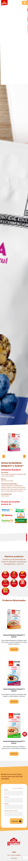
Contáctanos (14, 858)
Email (6, 790)
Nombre (6, 797)
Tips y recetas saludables (14, 855)
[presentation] (3, 456)
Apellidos (6, 803)
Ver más (13, 649)
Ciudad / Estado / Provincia (11, 810)
